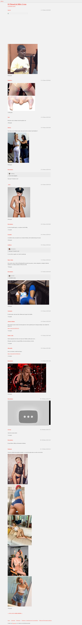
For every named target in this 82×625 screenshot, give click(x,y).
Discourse (14, 623)
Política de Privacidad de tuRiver (45, 620)
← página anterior (11, 613)
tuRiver (2, 1)
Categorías (13, 620)
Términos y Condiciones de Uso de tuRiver (30, 620)
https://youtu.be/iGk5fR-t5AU (13, 328)
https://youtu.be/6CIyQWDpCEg (14, 353)
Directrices (18, 620)
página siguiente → (19, 613)
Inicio (9, 620)
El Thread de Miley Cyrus (17, 4)
